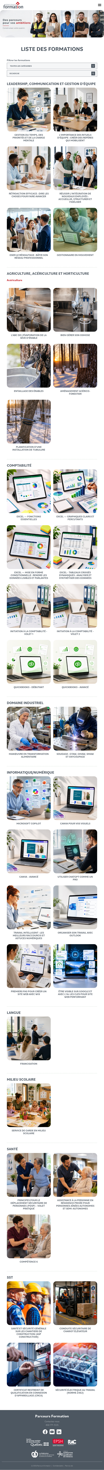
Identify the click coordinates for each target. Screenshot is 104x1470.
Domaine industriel (25, 702)
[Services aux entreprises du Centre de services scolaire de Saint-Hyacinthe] (58, 1442)
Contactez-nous (52, 1421)
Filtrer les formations (18, 60)
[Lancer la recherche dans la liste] (93, 73)
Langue (14, 1012)
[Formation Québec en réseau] (65, 1454)
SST (10, 1277)
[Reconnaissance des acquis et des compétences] (72, 1443)
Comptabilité (19, 465)
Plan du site (69, 1466)
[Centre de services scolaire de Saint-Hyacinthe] (38, 1442)
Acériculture (14, 280)
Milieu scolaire (21, 1079)
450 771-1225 (52, 1424)
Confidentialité (58, 1466)
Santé (12, 1149)
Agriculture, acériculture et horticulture (48, 273)
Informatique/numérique (30, 772)
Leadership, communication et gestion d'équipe (51, 83)
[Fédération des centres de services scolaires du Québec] (42, 1454)
